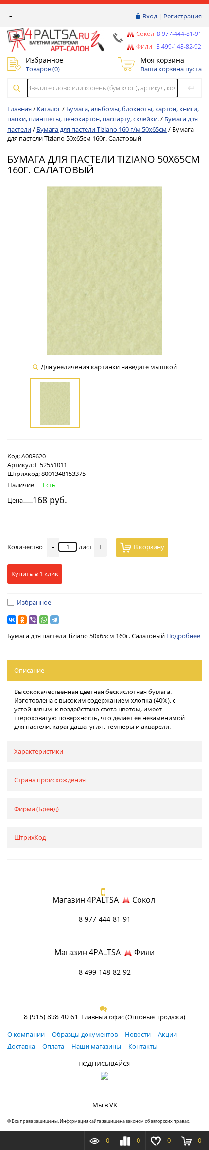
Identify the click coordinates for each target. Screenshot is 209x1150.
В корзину (149, 546)
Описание (29, 670)
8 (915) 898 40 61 (51, 1016)
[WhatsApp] (43, 619)
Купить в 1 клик (34, 573)
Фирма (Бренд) (36, 808)
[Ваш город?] (10, 16)
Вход (149, 16)
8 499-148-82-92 (105, 972)
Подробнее (183, 635)
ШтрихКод (30, 837)
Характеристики (38, 751)
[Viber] (33, 619)
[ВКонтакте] (11, 619)
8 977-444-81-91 (179, 34)
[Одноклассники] (22, 619)
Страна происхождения (50, 780)
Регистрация (182, 16)
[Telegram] (54, 619)
